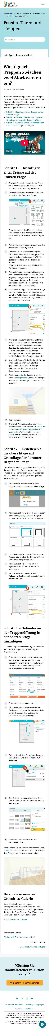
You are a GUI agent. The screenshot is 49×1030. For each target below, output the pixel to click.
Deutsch (28, 1009)
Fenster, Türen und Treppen (18, 16)
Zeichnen (25, 14)
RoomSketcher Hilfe (11, 14)
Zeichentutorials (38, 14)
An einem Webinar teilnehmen (24, 982)
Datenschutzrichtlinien (14, 1004)
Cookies (18, 1009)
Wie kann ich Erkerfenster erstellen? (19, 937)
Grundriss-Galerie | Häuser (15, 919)
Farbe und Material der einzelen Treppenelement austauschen (27, 429)
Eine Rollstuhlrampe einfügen (32, 947)
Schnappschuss (20, 377)
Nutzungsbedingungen (35, 1004)
